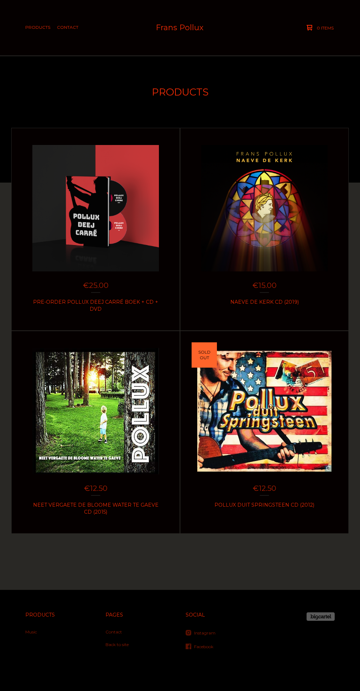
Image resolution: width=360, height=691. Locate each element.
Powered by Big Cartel (321, 616)
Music (31, 631)
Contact (67, 27)
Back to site (117, 644)
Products (37, 27)
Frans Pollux (180, 27)
